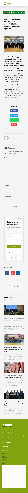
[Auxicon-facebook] (3, 446)
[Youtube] (6, 446)
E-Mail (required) (8, 196)
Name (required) (8, 185)
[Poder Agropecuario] (8, 3)
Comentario (7, 157)
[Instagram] (5, 446)
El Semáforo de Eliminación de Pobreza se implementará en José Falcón (13, 349)
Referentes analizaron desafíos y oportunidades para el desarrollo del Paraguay (13, 404)
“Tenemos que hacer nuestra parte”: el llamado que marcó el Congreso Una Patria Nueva (14, 320)
